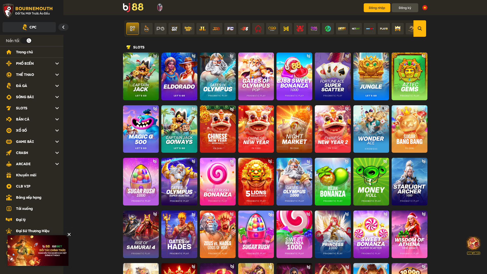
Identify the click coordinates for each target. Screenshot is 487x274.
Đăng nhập (377, 8)
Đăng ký (405, 8)
